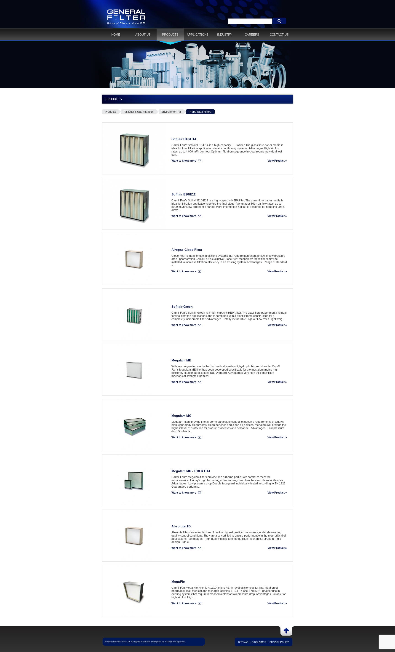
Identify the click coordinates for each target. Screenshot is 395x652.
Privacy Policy (279, 642)
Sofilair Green (182, 306)
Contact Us (279, 34)
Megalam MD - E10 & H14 (190, 471)
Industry (224, 34)
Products (170, 34)
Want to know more (183, 160)
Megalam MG (181, 415)
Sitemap (243, 642)
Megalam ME (181, 360)
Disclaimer (259, 642)
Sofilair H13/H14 (183, 139)
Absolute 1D (181, 526)
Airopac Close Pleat (186, 249)
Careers (252, 34)
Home (115, 34)
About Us (143, 34)
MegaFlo (178, 581)
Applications (197, 34)
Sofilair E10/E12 (183, 194)
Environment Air (171, 111)
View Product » (277, 160)
